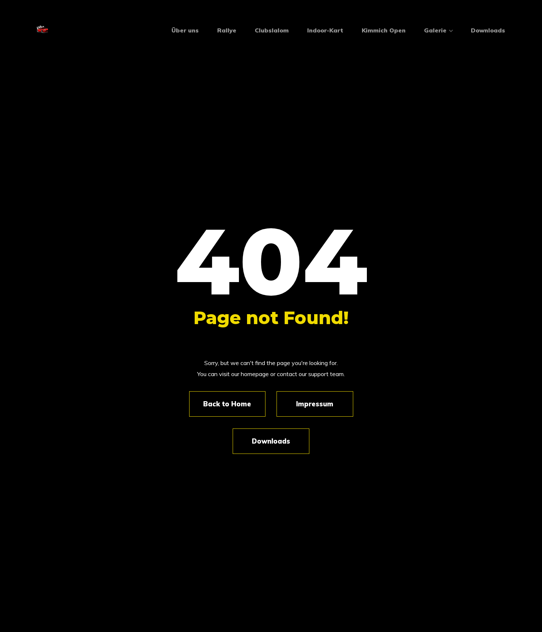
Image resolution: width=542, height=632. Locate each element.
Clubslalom (272, 30)
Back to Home (227, 404)
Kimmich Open (384, 30)
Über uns (185, 30)
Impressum (314, 404)
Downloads (488, 30)
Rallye (226, 30)
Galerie (435, 30)
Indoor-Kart (325, 30)
